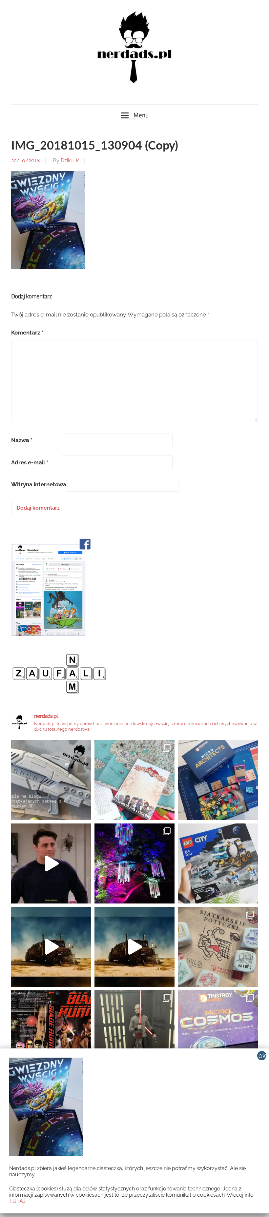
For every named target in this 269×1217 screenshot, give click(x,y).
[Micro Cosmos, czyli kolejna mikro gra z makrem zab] (218, 1030)
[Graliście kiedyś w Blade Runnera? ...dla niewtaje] (51, 1030)
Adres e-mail (29, 462)
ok (262, 1056)
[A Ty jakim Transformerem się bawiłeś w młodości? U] (51, 947)
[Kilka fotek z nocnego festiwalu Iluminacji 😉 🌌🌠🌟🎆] (134, 863)
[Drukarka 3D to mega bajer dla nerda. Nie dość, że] (51, 780)
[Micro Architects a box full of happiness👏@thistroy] (218, 780)
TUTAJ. (18, 1201)
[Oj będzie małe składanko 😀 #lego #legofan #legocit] (218, 863)
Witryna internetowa (38, 484)
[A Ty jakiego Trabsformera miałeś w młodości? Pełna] (134, 947)
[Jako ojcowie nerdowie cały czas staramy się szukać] (218, 947)
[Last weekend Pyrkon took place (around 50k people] (134, 1030)
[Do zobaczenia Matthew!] (51, 863)
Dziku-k (70, 160)
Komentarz (27, 332)
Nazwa (21, 440)
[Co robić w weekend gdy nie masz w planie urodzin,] (134, 780)
